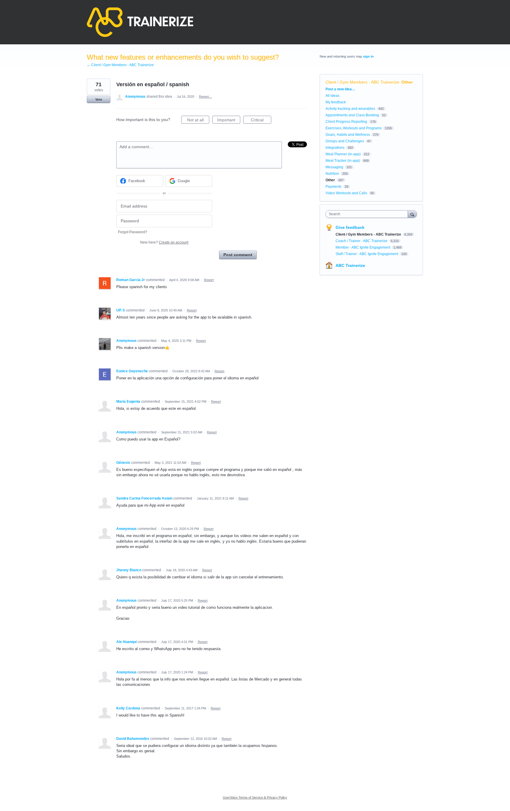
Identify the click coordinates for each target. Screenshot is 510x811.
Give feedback (350, 227)
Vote (98, 99)
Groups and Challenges (345, 141)
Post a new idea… (340, 89)
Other (407, 82)
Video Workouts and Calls (346, 193)
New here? (164, 242)
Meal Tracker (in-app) (343, 161)
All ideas (332, 96)
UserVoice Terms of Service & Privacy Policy (255, 797)
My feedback (336, 102)
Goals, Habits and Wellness (348, 135)
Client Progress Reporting (346, 122)
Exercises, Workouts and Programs (354, 128)
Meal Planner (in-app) (343, 154)
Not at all (198, 121)
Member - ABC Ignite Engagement (363, 247)
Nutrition (332, 174)
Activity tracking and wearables (350, 109)
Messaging (334, 167)
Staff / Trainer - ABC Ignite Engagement (367, 254)
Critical (261, 121)
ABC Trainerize (350, 265)
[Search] (412, 214)
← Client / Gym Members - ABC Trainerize (120, 65)
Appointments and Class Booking (352, 115)
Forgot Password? (132, 232)
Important (228, 121)
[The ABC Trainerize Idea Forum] (140, 22)
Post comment (237, 254)
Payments (333, 187)
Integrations (335, 148)
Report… (205, 96)
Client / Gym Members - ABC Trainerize (362, 82)
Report (209, 280)
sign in (368, 56)
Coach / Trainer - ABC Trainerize (362, 241)
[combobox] (368, 214)
